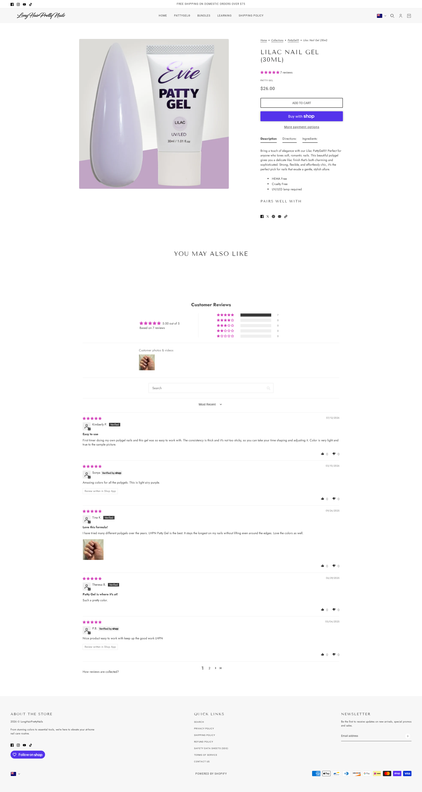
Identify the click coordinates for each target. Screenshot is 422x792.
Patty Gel (266, 80)
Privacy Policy (204, 728)
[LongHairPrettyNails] (41, 16)
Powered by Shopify (211, 773)
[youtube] (24, 4)
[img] (92, 418)
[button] (270, 72)
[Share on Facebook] (262, 216)
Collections (277, 40)
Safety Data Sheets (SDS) (211, 748)
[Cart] (409, 15)
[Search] (392, 15)
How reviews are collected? (101, 671)
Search (199, 722)
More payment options (301, 127)
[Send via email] (279, 216)
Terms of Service (205, 755)
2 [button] (209, 668)
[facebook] (12, 4)
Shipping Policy (204, 735)
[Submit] (408, 736)
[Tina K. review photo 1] (93, 549)
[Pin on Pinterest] (273, 216)
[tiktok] (30, 4)
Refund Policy (203, 742)
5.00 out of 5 (171, 323)
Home (263, 40)
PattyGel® (293, 40)
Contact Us (202, 761)
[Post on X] (268, 216)
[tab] (268, 139)
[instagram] (18, 4)
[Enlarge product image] (154, 114)
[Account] (400, 15)
